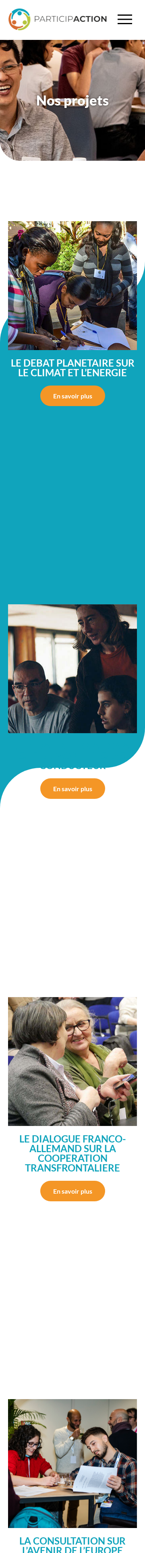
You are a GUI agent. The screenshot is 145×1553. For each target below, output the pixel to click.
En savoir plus (72, 396)
